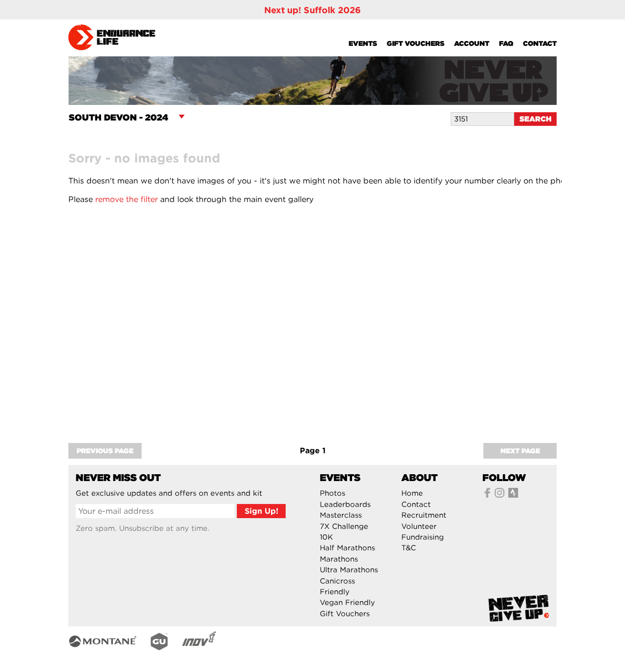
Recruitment (423, 515)
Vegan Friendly (347, 602)
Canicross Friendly (337, 586)
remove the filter (126, 199)
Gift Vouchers (415, 43)
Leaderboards (345, 504)
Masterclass (341, 515)
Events (363, 43)
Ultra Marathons (349, 569)
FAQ (506, 43)
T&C (408, 547)
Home (412, 493)
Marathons (339, 559)
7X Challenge (344, 526)
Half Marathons (347, 547)
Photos (332, 493)
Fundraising (422, 537)
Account (471, 43)
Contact (540, 43)
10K (326, 537)
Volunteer (419, 526)
